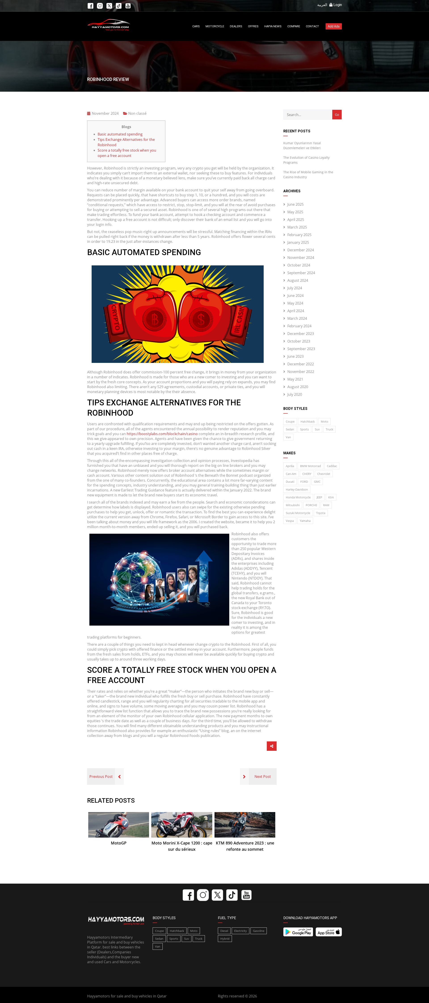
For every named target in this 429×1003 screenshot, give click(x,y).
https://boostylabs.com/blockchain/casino (162, 433)
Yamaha (305, 521)
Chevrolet (323, 474)
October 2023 (298, 341)
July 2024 (294, 288)
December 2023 (300, 333)
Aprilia (290, 466)
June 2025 (295, 204)
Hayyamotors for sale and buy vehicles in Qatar (127, 996)
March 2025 (297, 227)
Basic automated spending (120, 134)
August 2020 (297, 386)
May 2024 (295, 303)
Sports (304, 429)
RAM (326, 505)
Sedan (290, 429)
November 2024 (300, 257)
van (288, 437)
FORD (304, 482)
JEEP (319, 497)
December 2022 (300, 364)
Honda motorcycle (298, 497)
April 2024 (295, 310)
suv (317, 429)
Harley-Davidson (297, 489)
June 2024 (295, 295)
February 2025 (299, 234)
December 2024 (300, 250)
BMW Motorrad (310, 466)
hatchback (308, 421)
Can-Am (291, 474)
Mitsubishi (293, 505)
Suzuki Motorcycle (298, 513)
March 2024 (297, 318)
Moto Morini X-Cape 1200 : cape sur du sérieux (181, 846)
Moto (324, 421)
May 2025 (295, 211)
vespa (290, 521)
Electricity (240, 931)
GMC (317, 482)
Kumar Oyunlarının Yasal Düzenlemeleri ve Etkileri (302, 145)
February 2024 (299, 326)
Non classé (137, 113)
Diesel (224, 931)
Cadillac (332, 466)
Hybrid (224, 939)
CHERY (306, 474)
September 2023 (301, 348)
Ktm (331, 497)
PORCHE (311, 505)
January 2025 (298, 242)
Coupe (290, 421)
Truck (329, 429)
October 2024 (298, 265)
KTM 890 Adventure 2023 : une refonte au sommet (245, 846)
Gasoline (258, 931)
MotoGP (118, 843)
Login (337, 5)
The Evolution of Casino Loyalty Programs (306, 160)
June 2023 (295, 356)
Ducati (290, 482)
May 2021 (295, 379)
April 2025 (295, 219)
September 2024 (301, 272)
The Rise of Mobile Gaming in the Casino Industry (308, 174)
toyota (320, 513)
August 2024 (297, 280)
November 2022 (300, 371)
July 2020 (294, 394)
